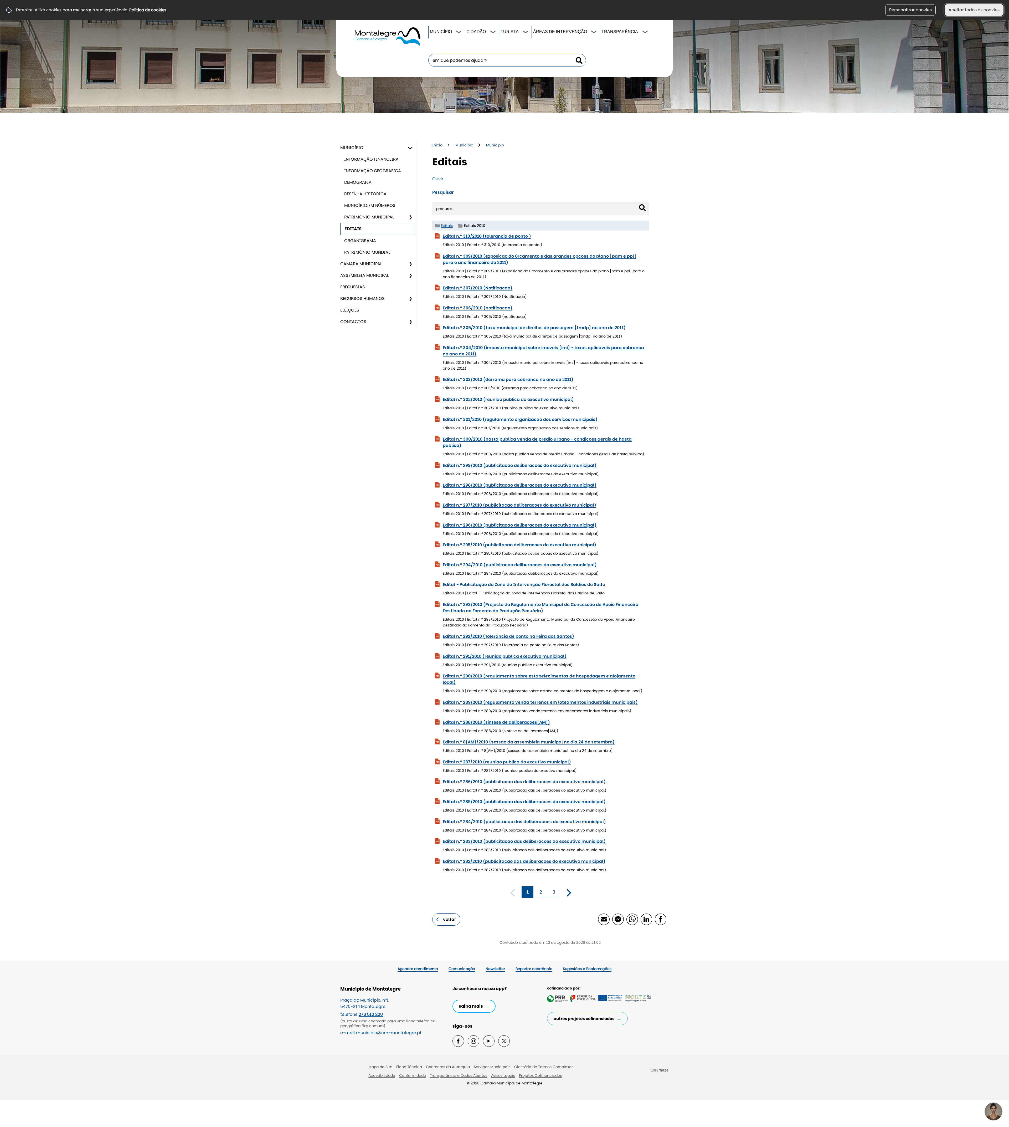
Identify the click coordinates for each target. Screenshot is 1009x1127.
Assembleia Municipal (364, 275)
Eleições (349, 310)
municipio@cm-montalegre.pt (388, 1033)
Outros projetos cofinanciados (584, 1018)
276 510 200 (371, 1014)
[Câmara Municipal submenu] (410, 264)
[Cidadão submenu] (493, 32)
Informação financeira (371, 159)
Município (441, 31)
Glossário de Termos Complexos (543, 1066)
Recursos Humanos (362, 298)
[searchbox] (507, 60)
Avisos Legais (503, 1075)
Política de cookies (147, 10)
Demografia (358, 182)
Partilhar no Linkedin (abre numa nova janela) (646, 919)
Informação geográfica (372, 171)
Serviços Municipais (492, 1066)
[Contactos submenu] (410, 322)
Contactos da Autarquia (448, 1066)
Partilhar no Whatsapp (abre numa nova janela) (632, 919)
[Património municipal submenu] (410, 217)
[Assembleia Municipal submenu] (410, 275)
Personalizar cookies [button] (910, 10)
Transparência (619, 31)
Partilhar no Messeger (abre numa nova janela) (618, 919)
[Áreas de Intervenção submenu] (594, 32)
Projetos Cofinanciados (540, 1075)
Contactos (353, 322)
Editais (353, 229)
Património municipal (369, 217)
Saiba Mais (471, 1006)
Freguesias (352, 287)
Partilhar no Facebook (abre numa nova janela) (660, 919)
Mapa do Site (380, 1066)
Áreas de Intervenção (560, 31)
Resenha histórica (365, 194)
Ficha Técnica (409, 1066)
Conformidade (412, 1075)
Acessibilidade (381, 1075)
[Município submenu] (459, 32)
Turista (510, 31)
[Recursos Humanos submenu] (410, 298)
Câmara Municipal (361, 264)
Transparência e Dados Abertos (458, 1075)
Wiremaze (659, 1070)
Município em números (369, 205)
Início (437, 145)
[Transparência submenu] (645, 32)
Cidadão (476, 31)
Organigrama (360, 241)
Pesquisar (443, 192)
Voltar (449, 919)
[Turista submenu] (526, 32)
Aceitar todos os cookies (974, 10)
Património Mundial (367, 252)
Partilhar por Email (603, 919)
